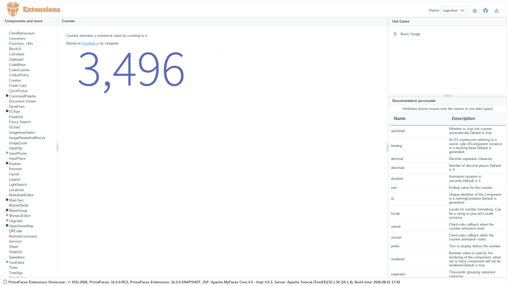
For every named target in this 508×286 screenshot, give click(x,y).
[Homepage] (475, 10)
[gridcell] (419, 131)
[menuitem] (26, 33)
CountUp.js (90, 43)
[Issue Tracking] (497, 10)
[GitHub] (486, 10)
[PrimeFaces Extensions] (13, 9)
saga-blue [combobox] (450, 10)
